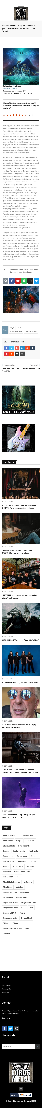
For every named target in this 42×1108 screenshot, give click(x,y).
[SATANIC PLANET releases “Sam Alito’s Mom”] (21, 618)
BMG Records (24, 846)
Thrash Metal (26, 918)
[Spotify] (24, 281)
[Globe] (5, 281)
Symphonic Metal (10, 918)
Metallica (19, 887)
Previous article (9, 365)
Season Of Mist (9, 913)
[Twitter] (36, 281)
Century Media (19, 851)
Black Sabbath (9, 846)
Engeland (22, 861)
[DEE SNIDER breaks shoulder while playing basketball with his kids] (21, 703)
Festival (32, 861)
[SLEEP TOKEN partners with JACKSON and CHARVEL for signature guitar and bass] (21, 483)
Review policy (7, 989)
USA (27, 928)
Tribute (15, 923)
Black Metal (29, 841)
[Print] (22, 354)
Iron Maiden (8, 877)
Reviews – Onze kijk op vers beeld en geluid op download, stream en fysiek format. (18, 28)
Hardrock (7, 872)
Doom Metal (22, 856)
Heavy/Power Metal (16, 332)
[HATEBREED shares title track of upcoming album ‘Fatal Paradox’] (21, 573)
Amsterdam (8, 841)
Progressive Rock (10, 908)
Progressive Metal (28, 903)
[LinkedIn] (22, 348)
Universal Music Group (12, 928)
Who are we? (6, 985)
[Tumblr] (32, 348)
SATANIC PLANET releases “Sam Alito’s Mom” (20, 640)
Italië (18, 877)
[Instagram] (30, 281)
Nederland (24, 892)
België (12, 328)
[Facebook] (12, 281)
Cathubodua (21, 328)
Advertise (5, 992)
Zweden (6, 934)
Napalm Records (10, 892)
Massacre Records (10, 88)
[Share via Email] (17, 354)
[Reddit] (11, 354)
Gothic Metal (18, 866)
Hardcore (30, 866)
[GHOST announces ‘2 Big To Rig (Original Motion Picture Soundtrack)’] (21, 793)
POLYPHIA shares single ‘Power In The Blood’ (20, 682)
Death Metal (33, 851)
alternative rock (26, 836)
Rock (31, 908)
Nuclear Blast (21, 897)
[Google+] (17, 348)
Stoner (22, 913)
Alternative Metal (10, 836)
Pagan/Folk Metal (10, 903)
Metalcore (28, 882)
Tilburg (6, 923)
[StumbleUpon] (27, 348)
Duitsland (35, 856)
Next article (34, 365)
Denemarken (8, 856)
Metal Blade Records (11, 882)
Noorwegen (8, 897)
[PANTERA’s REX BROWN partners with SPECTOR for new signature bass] (21, 528)
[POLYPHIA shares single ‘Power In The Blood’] (21, 661)
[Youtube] (18, 281)
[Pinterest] (6, 354)
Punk (23, 908)
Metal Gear (7, 887)
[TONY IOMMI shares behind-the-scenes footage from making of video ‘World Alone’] (21, 748)
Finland (6, 866)
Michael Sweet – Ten (31, 369)
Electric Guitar (9, 861)
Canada (6, 851)
